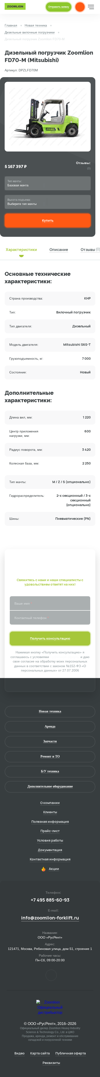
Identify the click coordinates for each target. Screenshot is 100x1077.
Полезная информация (50, 822)
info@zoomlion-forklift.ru (50, 918)
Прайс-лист (50, 831)
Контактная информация (50, 859)
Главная (11, 25)
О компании (50, 803)
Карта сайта (40, 1053)
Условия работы (50, 840)
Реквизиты (51, 1063)
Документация (50, 850)
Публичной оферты (65, 657)
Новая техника (36, 25)
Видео (19, 1053)
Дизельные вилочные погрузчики (30, 32)
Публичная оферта (70, 1053)
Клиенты (50, 812)
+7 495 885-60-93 (50, 900)
